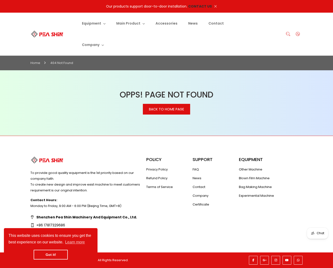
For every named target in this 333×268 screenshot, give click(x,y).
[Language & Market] (298, 34)
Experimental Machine (256, 195)
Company (200, 195)
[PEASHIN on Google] (264, 260)
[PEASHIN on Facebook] (253, 260)
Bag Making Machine (255, 187)
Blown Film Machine (254, 178)
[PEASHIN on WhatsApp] (298, 260)
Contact (199, 187)
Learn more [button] (75, 242)
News (197, 178)
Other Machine (250, 169)
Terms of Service (159, 187)
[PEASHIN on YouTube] (287, 260)
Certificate (201, 204)
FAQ (196, 169)
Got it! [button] (51, 255)
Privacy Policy (157, 169)
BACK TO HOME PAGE (166, 109)
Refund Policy (156, 178)
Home (35, 63)
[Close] (215, 6)
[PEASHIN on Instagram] (275, 260)
